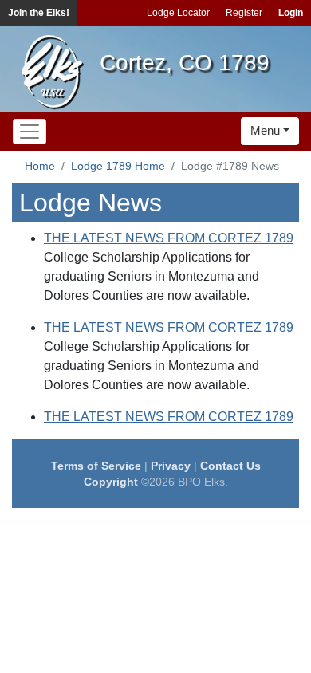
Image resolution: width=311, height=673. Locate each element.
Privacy (171, 465)
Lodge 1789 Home (118, 165)
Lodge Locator (178, 12)
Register (244, 12)
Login (290, 12)
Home (40, 165)
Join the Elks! (38, 12)
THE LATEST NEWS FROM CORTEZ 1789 (168, 238)
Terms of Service (96, 465)
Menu (265, 130)
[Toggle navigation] (29, 131)
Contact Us (230, 465)
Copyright (111, 481)
